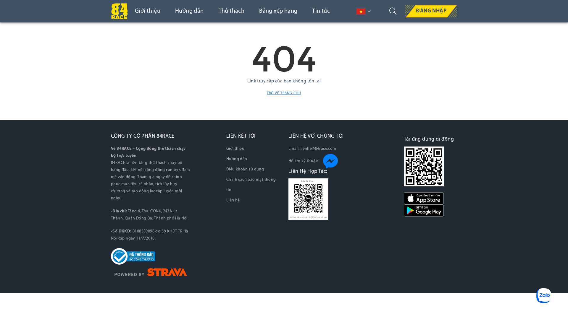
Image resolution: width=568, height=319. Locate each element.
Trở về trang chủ (284, 93)
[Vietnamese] (360, 11)
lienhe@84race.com (318, 149)
